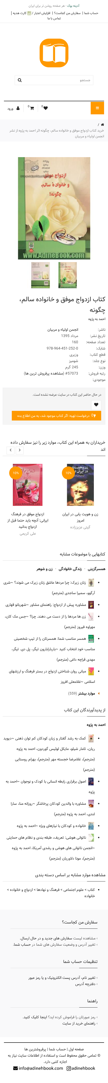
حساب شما (91, 13)
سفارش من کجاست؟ (67, 13)
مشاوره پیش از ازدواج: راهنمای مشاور (58, 605)
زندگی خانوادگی (70, 569)
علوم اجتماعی (73, 890)
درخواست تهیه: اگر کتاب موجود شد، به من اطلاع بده (53, 416)
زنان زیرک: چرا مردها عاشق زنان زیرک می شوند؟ (50, 582)
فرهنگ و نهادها (48, 890)
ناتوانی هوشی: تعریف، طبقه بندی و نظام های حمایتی (47, 838)
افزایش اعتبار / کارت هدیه (31, 13)
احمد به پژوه (96, 319)
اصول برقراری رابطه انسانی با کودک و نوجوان (54, 781)
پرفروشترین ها (35, 1049)
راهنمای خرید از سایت (78, 1023)
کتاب (91, 890)
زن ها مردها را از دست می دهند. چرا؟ (58, 616)
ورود (10, 108)
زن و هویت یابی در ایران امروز (80, 517)
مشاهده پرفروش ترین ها (44, 373)
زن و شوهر (44, 569)
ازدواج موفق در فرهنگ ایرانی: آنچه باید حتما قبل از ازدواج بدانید (27, 520)
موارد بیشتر (86, 693)
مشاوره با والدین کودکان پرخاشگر (61, 804)
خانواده (89, 896)
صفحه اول (76, 1049)
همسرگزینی (96, 569)
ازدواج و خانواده (21, 890)
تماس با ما (54, 18)
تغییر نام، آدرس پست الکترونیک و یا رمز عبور (61, 978)
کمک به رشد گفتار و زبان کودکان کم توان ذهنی (51, 738)
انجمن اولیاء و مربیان (62, 330)
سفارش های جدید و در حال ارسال (46, 938)
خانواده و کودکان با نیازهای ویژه (63, 826)
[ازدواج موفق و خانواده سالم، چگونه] (67, 275)
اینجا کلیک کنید (35, 1017)
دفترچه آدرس (85, 984)
